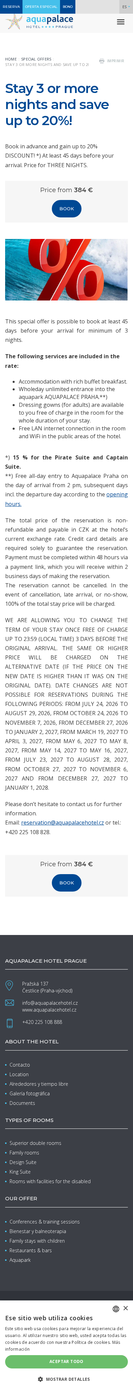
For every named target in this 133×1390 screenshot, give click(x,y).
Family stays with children (37, 1241)
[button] (66, 1379)
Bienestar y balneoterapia (38, 1231)
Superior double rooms (35, 1143)
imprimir (115, 60)
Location (19, 1074)
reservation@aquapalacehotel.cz (62, 822)
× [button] (125, 1308)
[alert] (66, 1345)
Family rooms (24, 1152)
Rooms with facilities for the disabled (50, 1181)
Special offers (36, 59)
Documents (22, 1103)
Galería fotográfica (30, 1093)
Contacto (20, 1064)
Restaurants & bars (31, 1250)
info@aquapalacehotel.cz (50, 1003)
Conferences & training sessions (45, 1221)
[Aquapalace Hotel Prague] (39, 21)
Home (11, 59)
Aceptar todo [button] (66, 1361)
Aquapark (20, 1260)
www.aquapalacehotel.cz (49, 1009)
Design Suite (23, 1162)
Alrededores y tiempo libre (39, 1084)
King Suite (20, 1171)
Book (66, 208)
